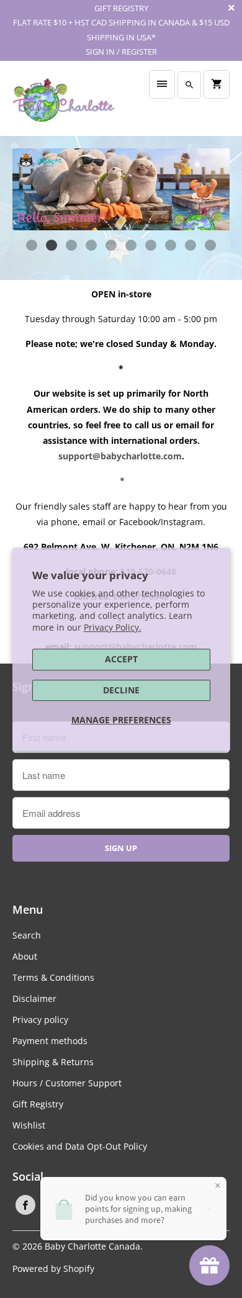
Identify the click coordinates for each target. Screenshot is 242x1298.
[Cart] (217, 84)
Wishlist (28, 1125)
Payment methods (49, 1041)
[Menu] (162, 84)
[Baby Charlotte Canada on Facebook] (25, 1205)
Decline (121, 690)
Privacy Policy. (112, 627)
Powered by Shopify (53, 1268)
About (24, 956)
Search (26, 935)
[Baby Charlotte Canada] (63, 103)
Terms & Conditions (53, 977)
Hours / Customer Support (67, 1083)
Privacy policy (40, 1019)
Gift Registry (37, 1104)
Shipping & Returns (53, 1062)
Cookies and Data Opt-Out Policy (79, 1146)
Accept (121, 659)
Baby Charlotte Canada (92, 1246)
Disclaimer (34, 998)
